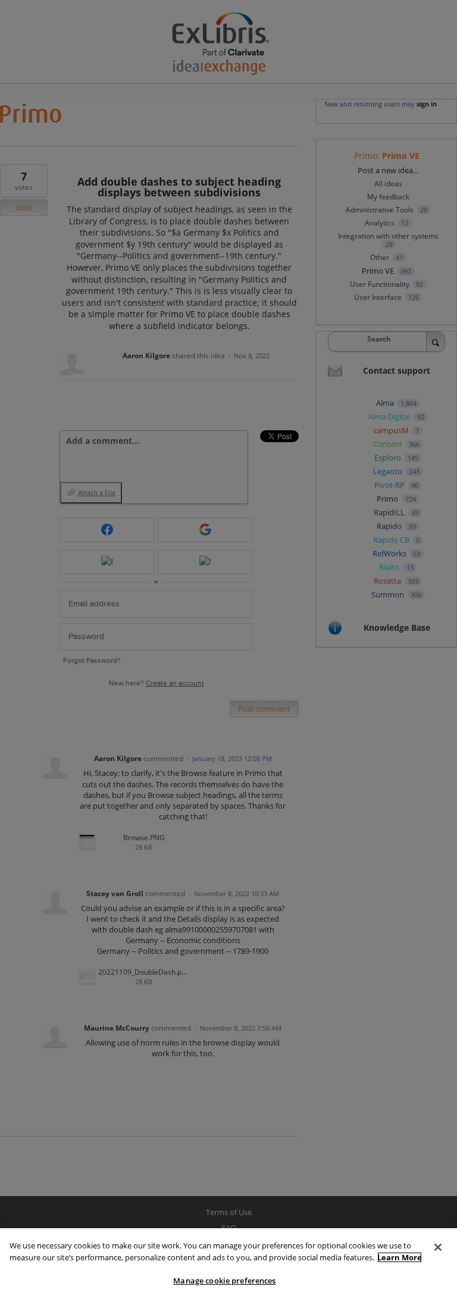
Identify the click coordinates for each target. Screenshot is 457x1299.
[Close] (438, 1247)
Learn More (399, 1257)
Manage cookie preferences (224, 1280)
